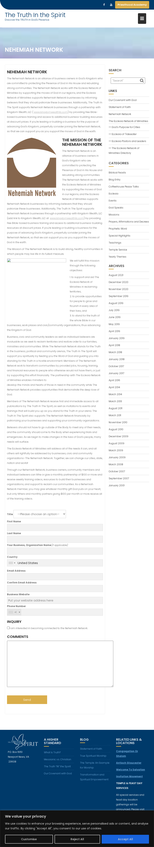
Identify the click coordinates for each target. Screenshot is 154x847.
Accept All (125, 839)
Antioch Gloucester (128, 762)
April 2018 (114, 345)
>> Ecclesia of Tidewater (123, 134)
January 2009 (117, 457)
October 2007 (117, 471)
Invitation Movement (129, 776)
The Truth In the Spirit (35, 15)
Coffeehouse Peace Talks (124, 186)
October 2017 (116, 366)
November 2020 (118, 289)
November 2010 (118, 422)
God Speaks (116, 207)
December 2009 (118, 436)
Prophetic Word (118, 228)
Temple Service (118, 249)
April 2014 (114, 387)
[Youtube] (111, 5)
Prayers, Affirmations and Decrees (129, 221)
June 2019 (115, 317)
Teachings (115, 242)
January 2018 (117, 359)
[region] (77, 828)
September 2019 (118, 296)
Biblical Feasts (117, 172)
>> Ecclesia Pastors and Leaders (127, 141)
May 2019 (114, 324)
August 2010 (116, 429)
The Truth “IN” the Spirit (57, 766)
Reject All (77, 839)
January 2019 (117, 338)
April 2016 (114, 380)
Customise (29, 839)
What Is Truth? (52, 752)
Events (113, 200)
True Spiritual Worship (93, 755)
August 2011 (115, 408)
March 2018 (115, 352)
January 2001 (117, 485)
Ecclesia (113, 193)
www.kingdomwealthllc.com (51, 112)
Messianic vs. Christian (57, 759)
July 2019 (114, 310)
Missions (114, 214)
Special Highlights (119, 235)
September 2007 (119, 478)
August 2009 (116, 443)
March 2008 (116, 464)
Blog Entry (115, 179)
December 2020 (118, 282)
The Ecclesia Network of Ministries (128, 121)
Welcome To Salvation (130, 769)
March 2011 (115, 415)
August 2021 (116, 275)
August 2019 (116, 303)
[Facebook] (104, 5)
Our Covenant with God (123, 100)
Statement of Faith (120, 107)
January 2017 (116, 373)
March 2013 (115, 401)
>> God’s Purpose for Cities (124, 127)
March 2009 (116, 450)
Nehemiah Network (120, 114)
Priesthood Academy (132, 5)
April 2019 (114, 331)
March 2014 (115, 394)
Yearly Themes (117, 256)
